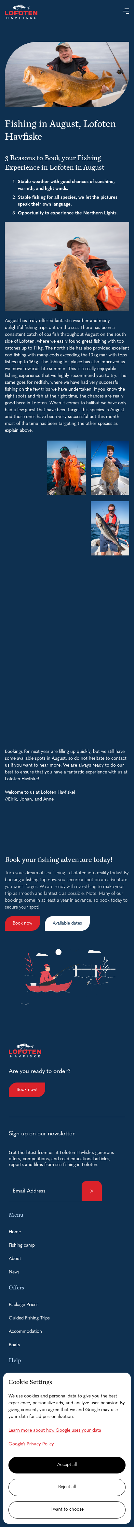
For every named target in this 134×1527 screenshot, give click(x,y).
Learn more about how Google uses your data (54, 1430)
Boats (14, 1345)
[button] (126, 12)
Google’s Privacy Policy (31, 1444)
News (14, 1272)
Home (15, 1232)
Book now (22, 923)
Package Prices (23, 1304)
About (15, 1258)
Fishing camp (22, 1245)
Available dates (67, 923)
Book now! (27, 1089)
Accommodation (25, 1331)
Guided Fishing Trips (29, 1318)
